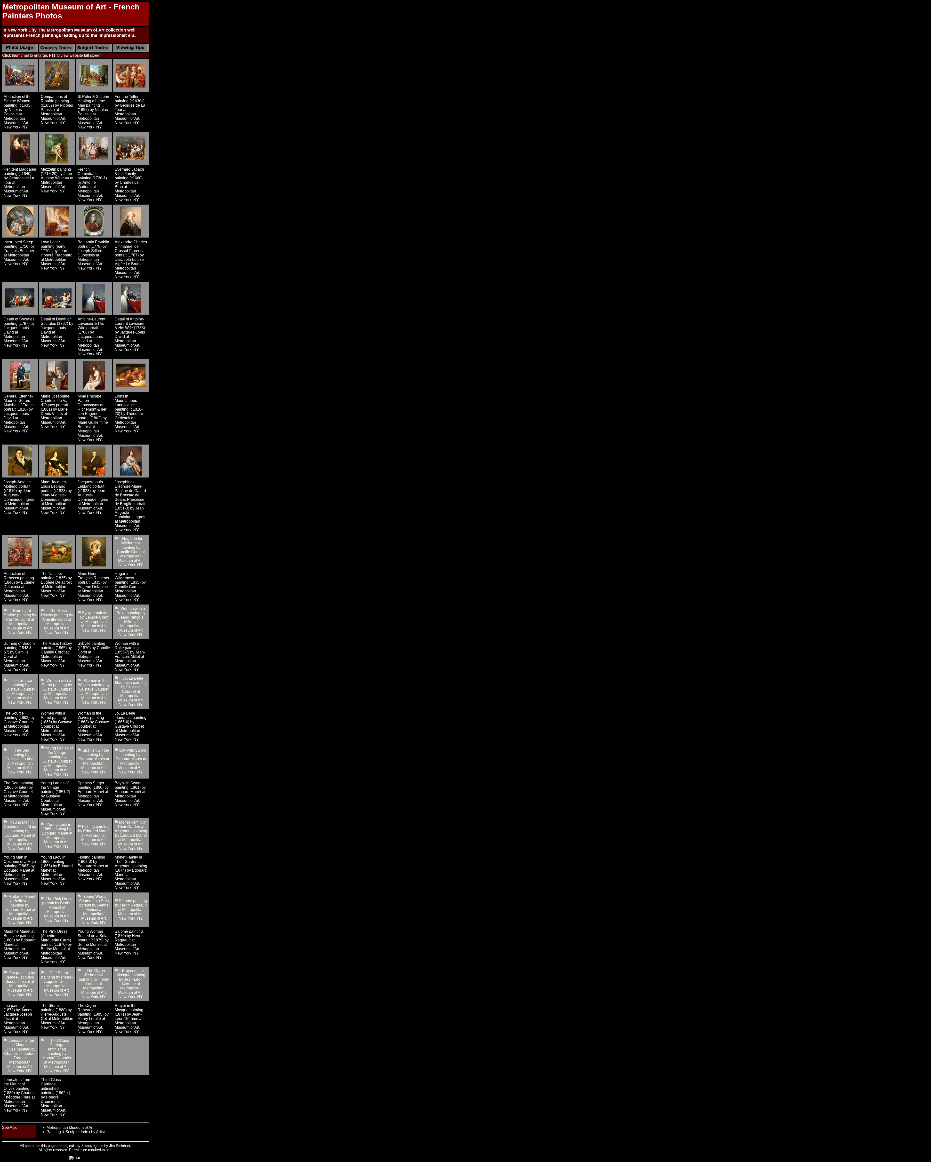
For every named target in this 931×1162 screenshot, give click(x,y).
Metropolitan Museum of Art (70, 1127)
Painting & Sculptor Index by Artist (76, 1132)
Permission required (85, 1150)
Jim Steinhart (119, 1146)
